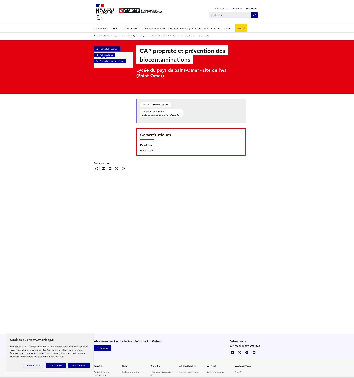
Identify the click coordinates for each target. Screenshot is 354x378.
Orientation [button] (131, 28)
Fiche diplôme (106, 54)
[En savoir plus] (178, 115)
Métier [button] (116, 28)
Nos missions (252, 8)
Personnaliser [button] (34, 365)
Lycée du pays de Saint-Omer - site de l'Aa (150, 35)
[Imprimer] (97, 168)
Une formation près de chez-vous (116, 35)
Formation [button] (101, 28)
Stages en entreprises (215, 372)
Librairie (235, 8)
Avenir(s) (241, 28)
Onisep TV (219, 8)
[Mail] (103, 168)
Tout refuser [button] (56, 365)
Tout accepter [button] (78, 365)
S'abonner (102, 348)
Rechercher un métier (131, 372)
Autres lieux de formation (111, 60)
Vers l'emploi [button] (203, 28)
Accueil (97, 35)
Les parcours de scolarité (189, 372)
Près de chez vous (224, 28)
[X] (116, 168)
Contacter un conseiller (155, 28)
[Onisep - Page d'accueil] (129, 10)
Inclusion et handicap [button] (180, 28)
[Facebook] (123, 168)
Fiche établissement (109, 48)
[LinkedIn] (110, 168)
